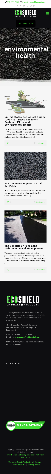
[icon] (31, 5)
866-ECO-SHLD (24, 335)
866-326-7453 (13, 2)
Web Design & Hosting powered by (22, 455)
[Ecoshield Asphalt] (25, 13)
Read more (39, 143)
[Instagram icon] (28, 5)
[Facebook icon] (17, 5)
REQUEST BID (26, 23)
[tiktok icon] (34, 5)
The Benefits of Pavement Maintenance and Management (23, 247)
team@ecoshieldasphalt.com (34, 2)
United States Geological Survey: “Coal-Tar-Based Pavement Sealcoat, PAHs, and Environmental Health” (25, 121)
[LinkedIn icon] (24, 5)
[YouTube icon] (21, 5)
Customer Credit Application (20, 462)
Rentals (38, 462)
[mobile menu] (47, 13)
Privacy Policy (34, 464)
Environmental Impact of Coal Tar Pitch (23, 184)
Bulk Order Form (18, 464)
